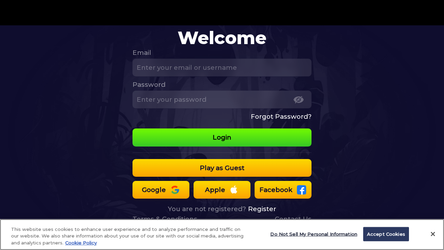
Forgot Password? (281, 116)
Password (149, 85)
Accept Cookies (386, 233)
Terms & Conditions (165, 219)
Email (142, 53)
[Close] (433, 234)
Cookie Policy (81, 242)
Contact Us (293, 219)
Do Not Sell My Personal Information (313, 233)
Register (262, 209)
